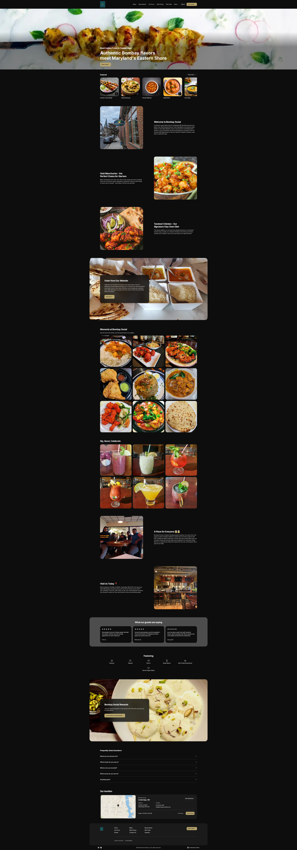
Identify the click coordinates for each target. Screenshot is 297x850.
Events (116, 832)
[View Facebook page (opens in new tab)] (98, 848)
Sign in (183, 4)
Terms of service (118, 840)
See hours (180, 813)
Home (116, 828)
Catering (147, 832)
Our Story (151, 4)
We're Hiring (160, 4)
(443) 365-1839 (160, 805)
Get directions (189, 798)
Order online (190, 813)
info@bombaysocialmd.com (163, 807)
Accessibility (128, 840)
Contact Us (132, 832)
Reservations (142, 4)
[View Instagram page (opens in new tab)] (101, 848)
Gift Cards (169, 4)
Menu (134, 4)
